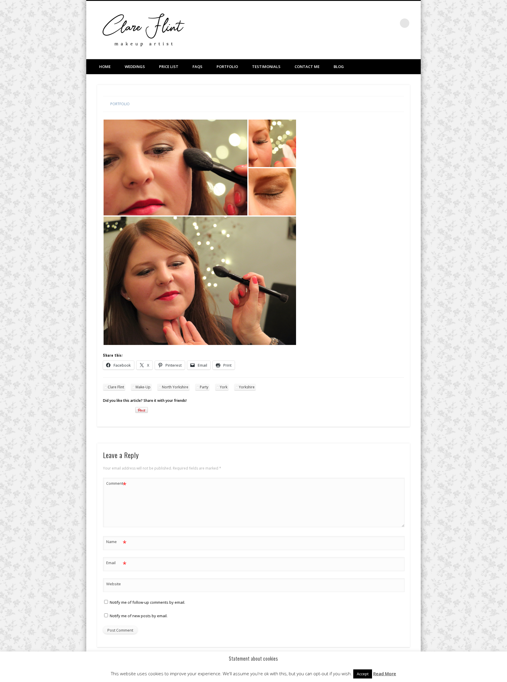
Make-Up (143, 387)
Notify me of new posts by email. (139, 615)
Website (113, 583)
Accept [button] (363, 673)
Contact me (307, 66)
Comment (116, 484)
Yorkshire (247, 387)
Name (116, 542)
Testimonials (266, 66)
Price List (168, 66)
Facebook (368, 23)
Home (105, 66)
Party (204, 387)
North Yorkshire (175, 387)
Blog (339, 66)
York (223, 387)
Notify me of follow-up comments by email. (147, 602)
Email (116, 563)
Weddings (135, 66)
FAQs (197, 66)
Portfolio (227, 66)
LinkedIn (392, 23)
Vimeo (380, 23)
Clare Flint (116, 387)
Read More (384, 673)
